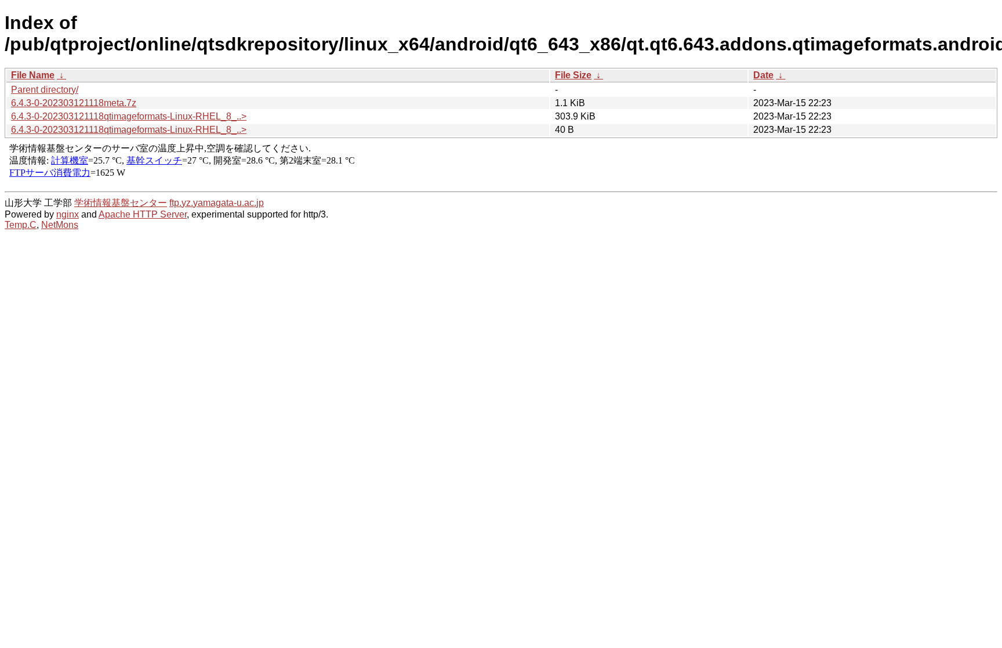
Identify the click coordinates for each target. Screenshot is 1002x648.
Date (763, 75)
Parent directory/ (44, 90)
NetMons (59, 225)
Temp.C (21, 225)
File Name (33, 75)
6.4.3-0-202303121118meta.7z (73, 103)
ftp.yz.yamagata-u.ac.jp (216, 203)
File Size (573, 75)
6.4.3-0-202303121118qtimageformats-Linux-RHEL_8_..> (128, 116)
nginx (67, 214)
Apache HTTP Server (143, 214)
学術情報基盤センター (120, 203)
